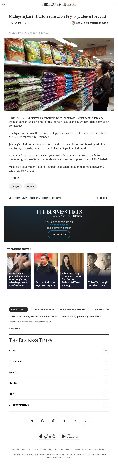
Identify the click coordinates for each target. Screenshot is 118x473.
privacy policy (46, 449)
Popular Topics (18, 309)
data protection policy (98, 449)
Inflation (30, 186)
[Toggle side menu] (3, 4)
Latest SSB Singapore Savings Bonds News (81, 316)
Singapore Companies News (73, 309)
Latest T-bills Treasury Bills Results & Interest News (33, 316)
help (36, 449)
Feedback (101, 197)
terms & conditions (63, 449)
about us (15, 449)
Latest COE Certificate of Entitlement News (30, 321)
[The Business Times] (56, 4)
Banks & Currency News (42, 309)
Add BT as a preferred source (92, 22)
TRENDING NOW (18, 249)
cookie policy (80, 449)
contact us (26, 449)
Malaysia (15, 186)
